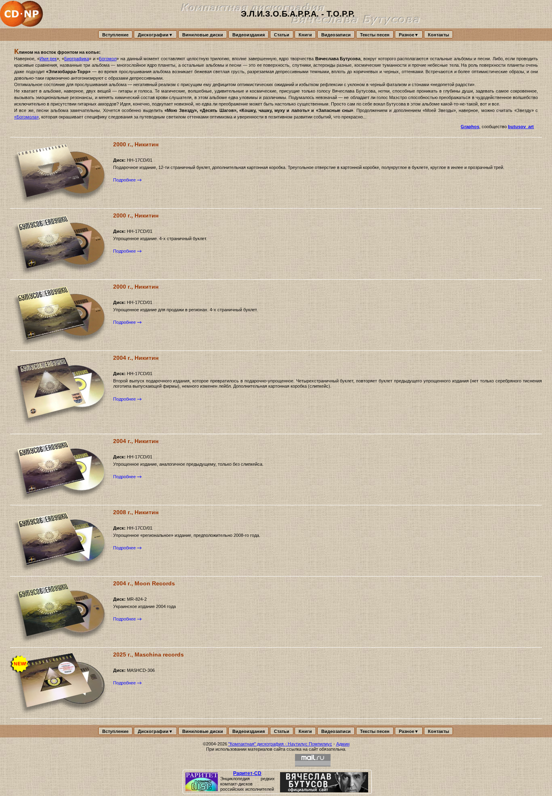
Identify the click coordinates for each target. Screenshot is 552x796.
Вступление (115, 34)
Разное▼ (409, 34)
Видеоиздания (248, 34)
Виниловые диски (202, 34)
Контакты (438, 34)
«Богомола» (26, 116)
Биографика (76, 58)
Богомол (107, 58)
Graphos (470, 126)
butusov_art (521, 126)
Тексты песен (375, 34)
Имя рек (48, 58)
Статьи (281, 34)
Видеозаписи (336, 34)
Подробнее (124, 179)
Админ (343, 743)
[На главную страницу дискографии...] (22, 14)
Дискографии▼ (155, 34)
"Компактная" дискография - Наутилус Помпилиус (280, 743)
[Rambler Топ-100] (276, 760)
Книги (305, 34)
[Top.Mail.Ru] (313, 760)
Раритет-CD (247, 773)
